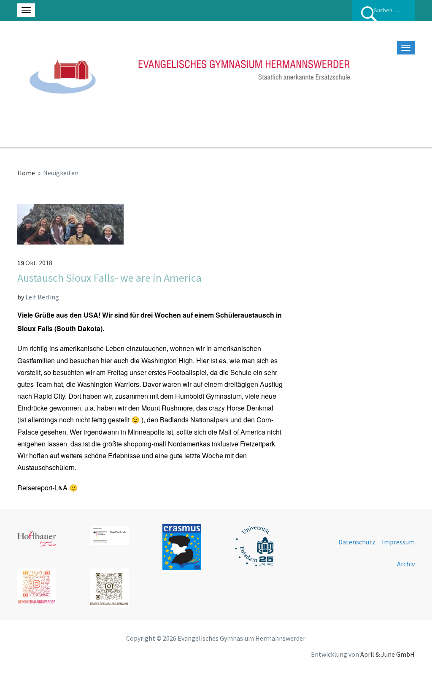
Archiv (406, 564)
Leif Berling (42, 297)
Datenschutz (356, 542)
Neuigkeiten (60, 173)
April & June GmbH (387, 654)
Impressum (398, 542)
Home (26, 173)
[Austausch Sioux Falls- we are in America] (70, 223)
